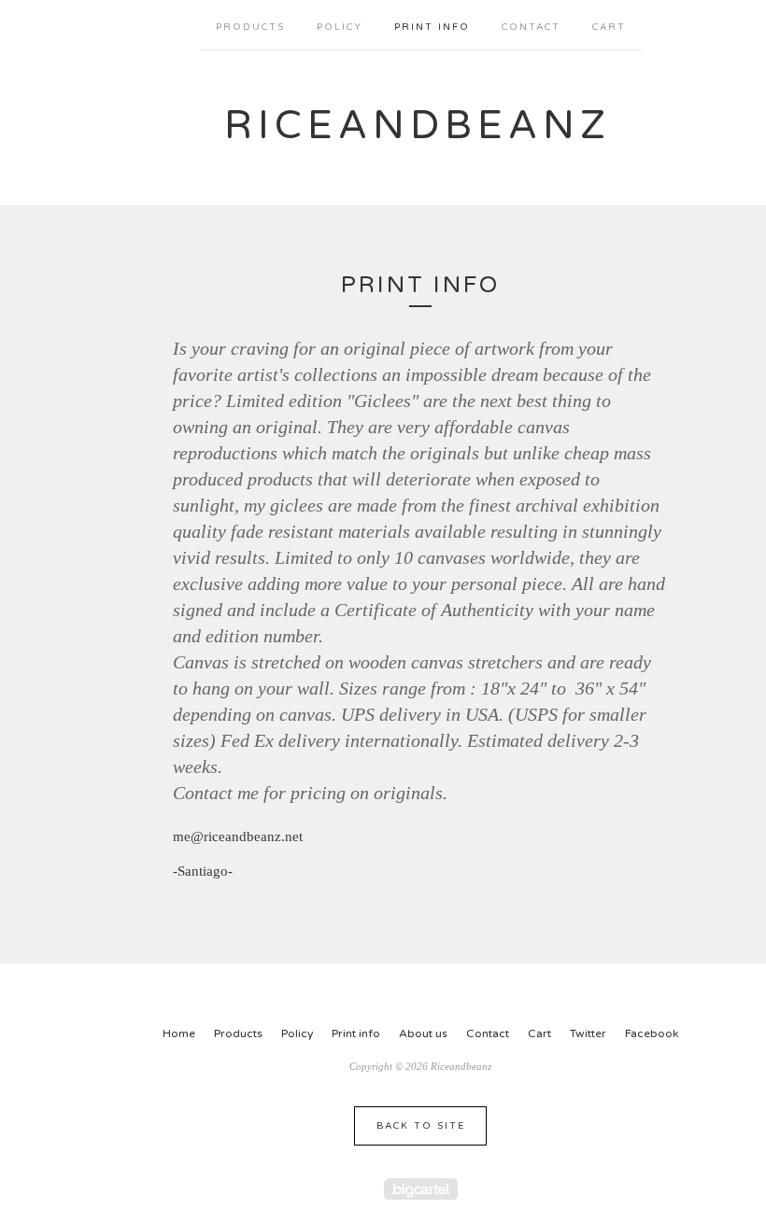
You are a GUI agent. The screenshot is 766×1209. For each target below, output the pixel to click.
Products (250, 27)
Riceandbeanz (417, 125)
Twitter (588, 1033)
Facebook (651, 1033)
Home (179, 1033)
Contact (531, 27)
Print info (432, 27)
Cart (609, 27)
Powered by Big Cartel (421, 1189)
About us (423, 1033)
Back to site (420, 1126)
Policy (339, 27)
